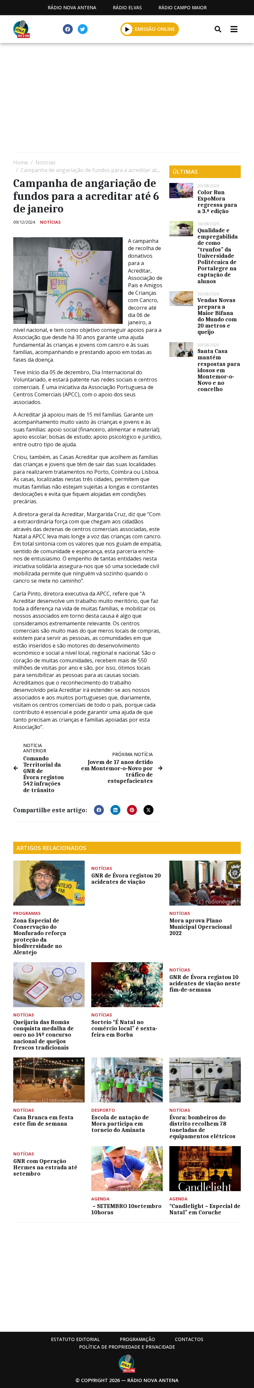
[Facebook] (68, 29)
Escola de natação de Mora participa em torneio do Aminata (120, 1123)
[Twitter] (83, 29)
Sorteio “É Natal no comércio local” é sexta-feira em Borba (124, 1028)
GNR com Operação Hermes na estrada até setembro (45, 1167)
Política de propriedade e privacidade (127, 1347)
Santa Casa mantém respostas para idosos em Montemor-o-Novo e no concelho (218, 370)
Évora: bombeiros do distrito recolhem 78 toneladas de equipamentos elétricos (202, 1127)
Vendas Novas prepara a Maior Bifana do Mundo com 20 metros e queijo (217, 316)
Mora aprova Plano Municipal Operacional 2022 (200, 926)
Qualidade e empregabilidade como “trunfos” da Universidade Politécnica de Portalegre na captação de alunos (217, 256)
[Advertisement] (127, 99)
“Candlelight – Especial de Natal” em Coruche (204, 1209)
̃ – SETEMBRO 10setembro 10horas (126, 1209)
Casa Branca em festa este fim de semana (43, 1120)
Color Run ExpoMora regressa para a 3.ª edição (217, 202)
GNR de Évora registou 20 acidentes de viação (126, 878)
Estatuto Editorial (75, 1339)
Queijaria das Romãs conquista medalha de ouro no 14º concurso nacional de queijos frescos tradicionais (43, 1035)
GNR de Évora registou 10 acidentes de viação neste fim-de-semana (204, 983)
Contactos (189, 1339)
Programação (137, 1339)
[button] (127, 29)
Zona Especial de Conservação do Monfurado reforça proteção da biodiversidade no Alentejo (39, 936)
